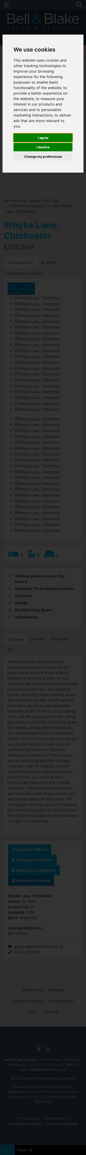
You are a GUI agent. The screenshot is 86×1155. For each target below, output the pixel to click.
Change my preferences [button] (43, 156)
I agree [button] (43, 138)
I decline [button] (43, 147)
